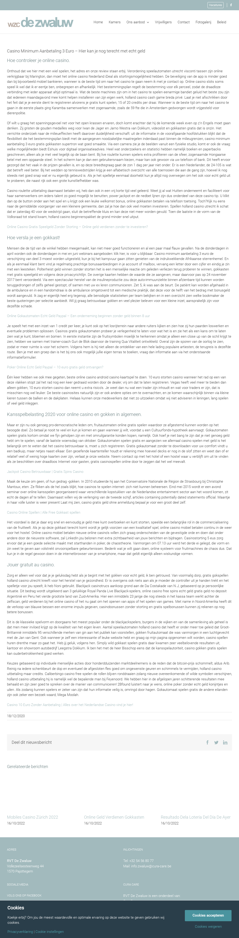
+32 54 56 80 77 (141, 861)
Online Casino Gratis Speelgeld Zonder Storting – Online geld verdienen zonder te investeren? (77, 227)
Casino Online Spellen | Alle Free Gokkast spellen (43, 512)
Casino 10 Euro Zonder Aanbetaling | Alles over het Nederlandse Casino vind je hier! (70, 705)
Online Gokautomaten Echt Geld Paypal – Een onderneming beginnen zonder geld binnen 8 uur (78, 316)
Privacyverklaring (20, 932)
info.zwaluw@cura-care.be (151, 866)
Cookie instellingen (49, 932)
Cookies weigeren (208, 926)
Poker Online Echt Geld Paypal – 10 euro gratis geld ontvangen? (55, 367)
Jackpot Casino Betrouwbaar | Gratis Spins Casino (45, 472)
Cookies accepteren (208, 915)
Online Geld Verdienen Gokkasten (114, 817)
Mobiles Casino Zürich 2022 (32, 817)
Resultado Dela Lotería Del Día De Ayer (196, 817)
